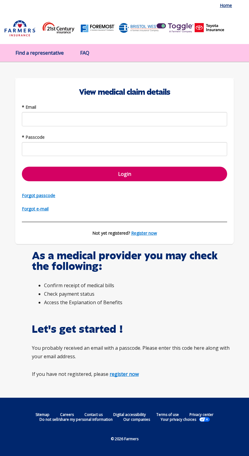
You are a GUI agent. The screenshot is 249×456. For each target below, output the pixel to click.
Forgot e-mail (35, 209)
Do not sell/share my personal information (76, 419)
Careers (67, 414)
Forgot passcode (38, 195)
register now (124, 374)
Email (29, 107)
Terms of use (167, 414)
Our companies (136, 419)
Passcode (33, 137)
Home (226, 5)
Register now (144, 233)
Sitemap (42, 414)
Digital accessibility (129, 414)
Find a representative (39, 52)
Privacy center (201, 414)
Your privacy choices (178, 419)
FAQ (84, 52)
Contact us (93, 414)
